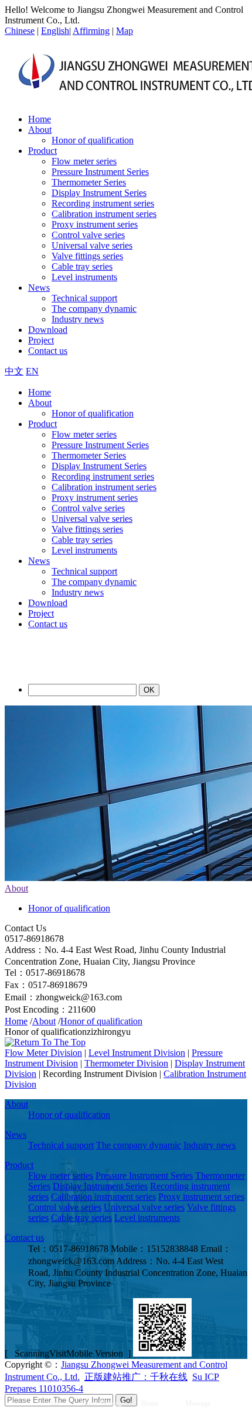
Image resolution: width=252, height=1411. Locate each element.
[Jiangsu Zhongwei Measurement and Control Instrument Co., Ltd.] (89, 669)
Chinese (20, 31)
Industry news (78, 319)
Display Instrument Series (99, 193)
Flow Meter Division (43, 1053)
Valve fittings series (87, 256)
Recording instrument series (103, 203)
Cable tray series (82, 266)
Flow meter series (84, 161)
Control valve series (88, 235)
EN (32, 371)
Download (47, 330)
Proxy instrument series (95, 224)
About (40, 130)
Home (39, 119)
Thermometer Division (126, 1063)
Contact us (47, 351)
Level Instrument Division (136, 1053)
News (39, 287)
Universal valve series (92, 245)
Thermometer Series (89, 182)
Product (42, 151)
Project (41, 340)
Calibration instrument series (104, 214)
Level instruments (84, 277)
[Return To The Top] (45, 1042)
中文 (14, 371)
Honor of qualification (93, 140)
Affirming (91, 31)
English (55, 31)
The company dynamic (94, 309)
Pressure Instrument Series (100, 172)
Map (124, 31)
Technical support (84, 298)
